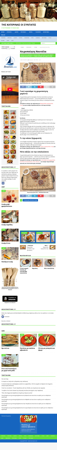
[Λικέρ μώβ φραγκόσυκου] (10, 196)
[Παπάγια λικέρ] (10, 253)
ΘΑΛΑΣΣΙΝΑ (26, 37)
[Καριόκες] (37, 262)
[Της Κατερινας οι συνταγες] (28, 20)
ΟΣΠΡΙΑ (20, 37)
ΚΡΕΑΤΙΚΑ (10, 37)
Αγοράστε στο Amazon (10, 302)
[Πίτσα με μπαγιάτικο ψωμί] (46, 340)
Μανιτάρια (8, 438)
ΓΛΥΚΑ (50, 37)
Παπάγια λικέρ (7, 262)
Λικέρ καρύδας (7, 225)
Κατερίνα (31, 60)
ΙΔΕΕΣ (12, 40)
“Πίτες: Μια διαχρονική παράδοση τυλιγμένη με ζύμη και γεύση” (16, 393)
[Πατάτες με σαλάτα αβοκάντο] (28, 340)
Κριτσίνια (5, 348)
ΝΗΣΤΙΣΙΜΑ (44, 37)
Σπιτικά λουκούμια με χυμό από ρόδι (8, 370)
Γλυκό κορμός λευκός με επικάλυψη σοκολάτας (24, 271)
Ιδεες (3, 331)
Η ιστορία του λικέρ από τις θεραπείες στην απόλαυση (14, 381)
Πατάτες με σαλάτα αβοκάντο (27, 349)
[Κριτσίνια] (10, 340)
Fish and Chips (4, 379)
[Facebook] (3, 183)
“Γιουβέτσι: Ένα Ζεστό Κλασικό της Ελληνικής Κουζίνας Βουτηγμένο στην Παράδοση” (22, 390)
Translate (12, 48)
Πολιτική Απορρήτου (6, 416)
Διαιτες (16, 32)
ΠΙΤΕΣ (32, 37)
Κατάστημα (46, 32)
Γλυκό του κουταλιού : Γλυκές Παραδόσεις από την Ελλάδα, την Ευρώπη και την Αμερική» (23, 388)
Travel (9, 71)
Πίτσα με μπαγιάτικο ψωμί (46, 349)
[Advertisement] (38, 217)
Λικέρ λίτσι (5, 243)
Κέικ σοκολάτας (49, 268)
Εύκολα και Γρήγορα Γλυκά (30, 200)
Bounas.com (4, 71)
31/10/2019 (24, 60)
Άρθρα (30, 32)
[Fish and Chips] (7, 112)
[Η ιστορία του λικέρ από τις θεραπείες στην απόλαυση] (13, 112)
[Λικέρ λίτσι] (10, 235)
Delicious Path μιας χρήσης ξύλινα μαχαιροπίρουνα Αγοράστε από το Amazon (10, 288)
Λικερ (3, 187)
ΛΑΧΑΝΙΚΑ (38, 37)
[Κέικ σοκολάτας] (50, 262)
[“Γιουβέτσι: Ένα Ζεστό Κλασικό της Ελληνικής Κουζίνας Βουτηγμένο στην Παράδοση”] (7, 122)
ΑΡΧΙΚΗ (2, 32)
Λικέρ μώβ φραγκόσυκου (6, 205)
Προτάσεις (23, 32)
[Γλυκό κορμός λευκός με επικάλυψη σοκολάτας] (25, 262)
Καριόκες (35, 268)
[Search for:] (48, 43)
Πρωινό (2, 40)
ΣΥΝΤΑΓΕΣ (9, 32)
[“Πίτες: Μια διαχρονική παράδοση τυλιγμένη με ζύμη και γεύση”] (13, 122)
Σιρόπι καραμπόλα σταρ (46, 146)
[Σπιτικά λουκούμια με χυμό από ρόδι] (10, 360)
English (3, 35)
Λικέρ (8, 40)
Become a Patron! (5, 321)
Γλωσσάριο (38, 32)
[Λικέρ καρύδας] (10, 216)
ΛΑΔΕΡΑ (15, 37)
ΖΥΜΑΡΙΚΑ (3, 37)
